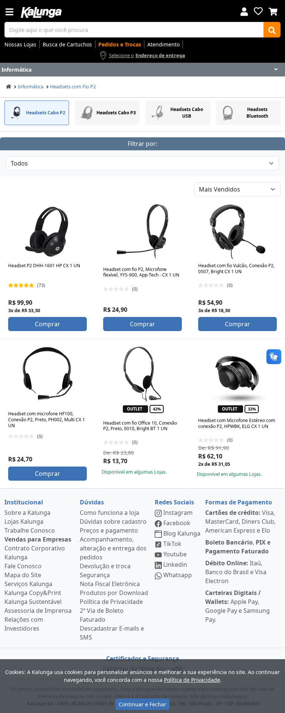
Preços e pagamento (109, 530)
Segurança (95, 575)
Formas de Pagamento (238, 502)
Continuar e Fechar (142, 704)
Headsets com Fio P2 (73, 86)
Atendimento (163, 44)
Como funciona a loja (109, 512)
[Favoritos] (258, 11)
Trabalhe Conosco (29, 530)
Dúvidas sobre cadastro (113, 521)
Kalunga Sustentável (33, 602)
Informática (30, 86)
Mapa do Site (22, 575)
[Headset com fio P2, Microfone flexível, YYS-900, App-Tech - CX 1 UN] (142, 232)
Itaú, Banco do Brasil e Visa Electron (235, 572)
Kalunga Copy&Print (32, 593)
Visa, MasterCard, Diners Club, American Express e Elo (240, 521)
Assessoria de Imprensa (38, 610)
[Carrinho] (273, 10)
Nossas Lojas (20, 44)
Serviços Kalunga (28, 584)
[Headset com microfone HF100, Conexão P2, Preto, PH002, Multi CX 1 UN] (47, 374)
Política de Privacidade (111, 602)
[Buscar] (272, 29)
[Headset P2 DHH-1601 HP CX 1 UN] (47, 232)
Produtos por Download (114, 593)
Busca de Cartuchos (67, 44)
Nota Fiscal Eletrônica (110, 584)
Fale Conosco (23, 566)
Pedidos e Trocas (119, 44)
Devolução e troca (105, 566)
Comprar (47, 324)
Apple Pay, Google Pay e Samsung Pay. (237, 606)
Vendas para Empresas (37, 539)
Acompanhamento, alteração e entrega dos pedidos (113, 548)
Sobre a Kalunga (27, 512)
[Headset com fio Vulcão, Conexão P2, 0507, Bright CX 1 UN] (237, 232)
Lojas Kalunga (23, 521)
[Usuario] (244, 11)
